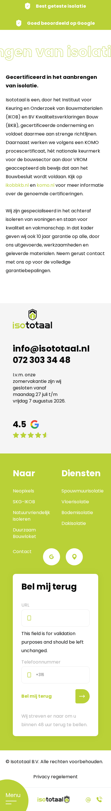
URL (25, 605)
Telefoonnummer (41, 662)
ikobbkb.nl (17, 185)
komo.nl (45, 185)
